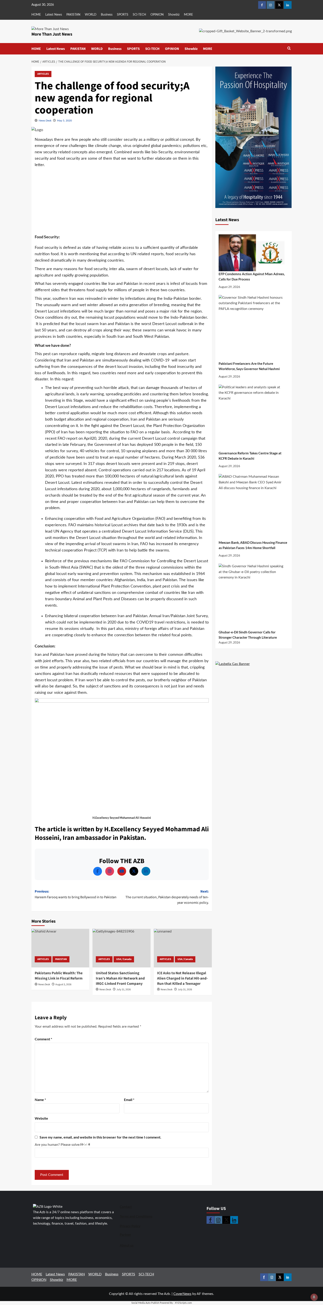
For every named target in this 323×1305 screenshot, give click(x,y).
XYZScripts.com (183, 1303)
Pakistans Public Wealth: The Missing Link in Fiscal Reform (59, 976)
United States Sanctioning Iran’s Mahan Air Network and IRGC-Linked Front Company (120, 978)
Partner (125, 1234)
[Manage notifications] (314, 1297)
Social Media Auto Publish (145, 1303)
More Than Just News (51, 34)
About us (127, 1245)
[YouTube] (121, 871)
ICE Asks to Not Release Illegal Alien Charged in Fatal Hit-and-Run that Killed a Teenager (182, 978)
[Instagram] (109, 871)
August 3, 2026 (63, 984)
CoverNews (182, 1294)
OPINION (157, 14)
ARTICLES (43, 74)
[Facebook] (97, 871)
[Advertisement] (122, 201)
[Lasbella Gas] (232, 664)
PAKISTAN (73, 14)
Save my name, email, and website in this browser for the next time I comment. (100, 1137)
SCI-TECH (139, 14)
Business (107, 14)
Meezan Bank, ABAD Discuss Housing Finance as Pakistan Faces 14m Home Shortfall (253, 545)
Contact (126, 1207)
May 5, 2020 (64, 120)
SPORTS (122, 14)
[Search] (289, 48)
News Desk (45, 120)
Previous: (75, 894)
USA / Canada (123, 959)
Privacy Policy (130, 1226)
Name (40, 1099)
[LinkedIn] (146, 871)
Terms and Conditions (136, 1216)
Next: (167, 897)
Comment (43, 1039)
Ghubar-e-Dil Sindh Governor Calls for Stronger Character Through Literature (248, 634)
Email (129, 1099)
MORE (188, 14)
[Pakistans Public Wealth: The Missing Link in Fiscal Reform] (60, 948)
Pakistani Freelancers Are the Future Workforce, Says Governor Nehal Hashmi (249, 366)
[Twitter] (133, 871)
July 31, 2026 (123, 989)
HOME (36, 14)
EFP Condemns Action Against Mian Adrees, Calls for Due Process (252, 276)
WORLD (90, 14)
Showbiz (174, 14)
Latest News (53, 14)
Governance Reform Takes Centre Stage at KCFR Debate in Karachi (250, 455)
